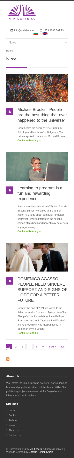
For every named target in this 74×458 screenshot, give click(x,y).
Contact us (15, 435)
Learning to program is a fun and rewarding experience (39, 193)
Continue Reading (27, 140)
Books (12, 415)
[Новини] (36, 33)
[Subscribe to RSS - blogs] (37, 359)
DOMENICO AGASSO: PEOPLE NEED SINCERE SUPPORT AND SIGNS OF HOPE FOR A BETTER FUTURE (42, 289)
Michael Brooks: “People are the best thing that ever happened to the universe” (42, 115)
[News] (45, 33)
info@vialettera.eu (24, 30)
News (12, 425)
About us (13, 430)
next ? (52, 346)
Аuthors (13, 420)
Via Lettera (36, 449)
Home (9, 50)
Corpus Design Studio (41, 452)
